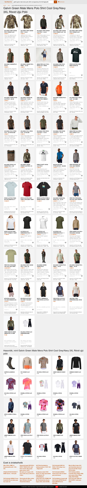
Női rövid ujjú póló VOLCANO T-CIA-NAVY (26, 299)
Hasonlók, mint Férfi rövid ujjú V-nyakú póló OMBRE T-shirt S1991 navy (43, 112)
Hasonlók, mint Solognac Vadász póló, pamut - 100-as (26, 78)
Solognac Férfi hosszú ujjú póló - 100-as (43, 31)
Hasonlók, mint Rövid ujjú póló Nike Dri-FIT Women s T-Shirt (10, 246)
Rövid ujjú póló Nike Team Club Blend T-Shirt (27, 198)
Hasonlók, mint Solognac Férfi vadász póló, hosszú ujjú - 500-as (59, 45)
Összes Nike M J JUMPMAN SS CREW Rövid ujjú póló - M (42, 313)
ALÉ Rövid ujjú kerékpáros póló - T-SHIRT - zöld (59, 233)
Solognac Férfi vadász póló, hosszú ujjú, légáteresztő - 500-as (76, 32)
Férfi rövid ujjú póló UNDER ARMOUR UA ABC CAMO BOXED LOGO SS (59, 300)
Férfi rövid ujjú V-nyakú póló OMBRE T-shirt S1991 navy (42, 99)
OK (56, 486)
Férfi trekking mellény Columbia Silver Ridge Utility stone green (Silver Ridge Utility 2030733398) (76, 474)
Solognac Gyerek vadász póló (42, 265)
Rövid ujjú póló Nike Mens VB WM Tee (75, 64)
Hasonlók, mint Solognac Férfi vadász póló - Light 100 (26, 279)
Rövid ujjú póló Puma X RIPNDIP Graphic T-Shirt (43, 198)
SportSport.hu (8, 2)
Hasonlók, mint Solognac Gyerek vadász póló (43, 279)
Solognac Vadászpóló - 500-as (10, 64)
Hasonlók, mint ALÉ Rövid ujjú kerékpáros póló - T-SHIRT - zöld (59, 246)
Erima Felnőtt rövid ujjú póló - (42, 165)
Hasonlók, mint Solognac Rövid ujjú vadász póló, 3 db (10, 179)
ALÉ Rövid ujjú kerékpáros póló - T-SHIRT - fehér (42, 233)
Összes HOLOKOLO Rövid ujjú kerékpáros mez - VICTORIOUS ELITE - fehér (26, 346)
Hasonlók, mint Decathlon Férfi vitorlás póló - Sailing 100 (58, 179)
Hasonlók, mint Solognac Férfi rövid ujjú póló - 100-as (43, 145)
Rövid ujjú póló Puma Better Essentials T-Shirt (10, 199)
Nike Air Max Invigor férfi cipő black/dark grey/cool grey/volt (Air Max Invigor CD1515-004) (75, 468)
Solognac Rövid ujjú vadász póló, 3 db (10, 165)
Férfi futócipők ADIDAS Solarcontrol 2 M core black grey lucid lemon (59, 473)
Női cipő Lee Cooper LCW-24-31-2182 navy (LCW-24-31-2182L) (27, 473)
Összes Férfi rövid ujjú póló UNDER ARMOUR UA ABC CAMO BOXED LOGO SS (59, 313)
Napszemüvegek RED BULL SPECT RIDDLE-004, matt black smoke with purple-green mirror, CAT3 (27, 468)
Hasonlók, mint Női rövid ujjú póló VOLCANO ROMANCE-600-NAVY (10, 313)
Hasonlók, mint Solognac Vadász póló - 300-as (59, 112)
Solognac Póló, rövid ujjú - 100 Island (27, 131)
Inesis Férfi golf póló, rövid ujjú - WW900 (43, 64)
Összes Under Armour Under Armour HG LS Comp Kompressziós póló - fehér (10, 346)
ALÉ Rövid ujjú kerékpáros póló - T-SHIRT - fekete (26, 233)
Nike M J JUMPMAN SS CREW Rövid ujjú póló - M (43, 300)
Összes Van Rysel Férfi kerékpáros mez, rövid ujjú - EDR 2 (76, 313)
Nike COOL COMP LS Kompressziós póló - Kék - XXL (10, 467)
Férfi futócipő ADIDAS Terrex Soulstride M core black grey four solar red (10, 480)
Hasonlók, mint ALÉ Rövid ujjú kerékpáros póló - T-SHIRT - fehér (43, 246)
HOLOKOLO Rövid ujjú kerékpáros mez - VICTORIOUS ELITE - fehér (27, 333)
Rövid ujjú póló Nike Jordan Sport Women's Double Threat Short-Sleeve (27, 480)
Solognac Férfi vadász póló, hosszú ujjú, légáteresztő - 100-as (10, 32)
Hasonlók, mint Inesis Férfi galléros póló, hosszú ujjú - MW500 (76, 145)
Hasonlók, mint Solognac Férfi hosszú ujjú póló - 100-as (42, 45)
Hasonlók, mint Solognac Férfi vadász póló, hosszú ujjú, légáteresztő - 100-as (9, 45)
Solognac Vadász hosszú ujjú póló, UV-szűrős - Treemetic (26, 166)
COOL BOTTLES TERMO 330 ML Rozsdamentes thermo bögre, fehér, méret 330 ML (43, 480)
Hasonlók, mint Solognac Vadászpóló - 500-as (8, 78)
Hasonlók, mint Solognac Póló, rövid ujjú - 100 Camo (76, 112)
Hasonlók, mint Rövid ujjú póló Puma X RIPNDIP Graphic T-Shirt (42, 212)
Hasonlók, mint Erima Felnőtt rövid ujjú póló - (43, 179)
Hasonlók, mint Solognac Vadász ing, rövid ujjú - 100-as (26, 112)
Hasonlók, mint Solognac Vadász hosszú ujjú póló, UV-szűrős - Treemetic (26, 179)
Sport (4, 5)
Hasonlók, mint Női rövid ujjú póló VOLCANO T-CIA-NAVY (27, 313)
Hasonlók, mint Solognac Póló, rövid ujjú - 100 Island (27, 145)
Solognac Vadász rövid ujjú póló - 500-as (10, 98)
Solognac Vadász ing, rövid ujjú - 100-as (26, 98)
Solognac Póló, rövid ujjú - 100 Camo (76, 98)
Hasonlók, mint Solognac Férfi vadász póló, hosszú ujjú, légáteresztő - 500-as (75, 45)
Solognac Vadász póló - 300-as (59, 98)
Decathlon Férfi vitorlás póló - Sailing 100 (59, 166)
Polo (9, 5)
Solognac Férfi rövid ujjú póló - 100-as (43, 131)
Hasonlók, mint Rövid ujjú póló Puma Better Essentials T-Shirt (9, 212)
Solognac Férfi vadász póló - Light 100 (27, 265)
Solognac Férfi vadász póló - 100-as (27, 31)
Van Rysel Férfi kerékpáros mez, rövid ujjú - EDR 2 (76, 300)
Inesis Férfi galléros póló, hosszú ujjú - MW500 (75, 132)
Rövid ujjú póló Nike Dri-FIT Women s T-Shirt (10, 232)
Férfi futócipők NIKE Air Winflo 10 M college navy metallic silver (58, 467)
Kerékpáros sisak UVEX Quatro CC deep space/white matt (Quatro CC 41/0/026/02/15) (43, 474)
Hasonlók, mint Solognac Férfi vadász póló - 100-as (26, 45)
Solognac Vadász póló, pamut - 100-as (27, 64)
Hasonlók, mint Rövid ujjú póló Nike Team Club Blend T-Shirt (27, 212)
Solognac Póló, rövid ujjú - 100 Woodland (10, 131)
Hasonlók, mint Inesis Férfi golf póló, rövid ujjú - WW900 (42, 78)
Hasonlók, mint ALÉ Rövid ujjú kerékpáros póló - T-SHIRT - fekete (27, 246)
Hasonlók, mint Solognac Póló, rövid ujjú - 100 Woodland (10, 145)
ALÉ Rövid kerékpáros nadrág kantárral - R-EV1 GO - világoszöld (43, 467)
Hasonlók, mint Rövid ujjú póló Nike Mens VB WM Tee (76, 78)
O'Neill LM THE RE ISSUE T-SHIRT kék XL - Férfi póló (10, 472)
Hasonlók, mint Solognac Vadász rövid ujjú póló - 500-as (10, 112)
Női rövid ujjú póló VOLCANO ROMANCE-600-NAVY (10, 300)
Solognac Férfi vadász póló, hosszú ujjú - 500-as (59, 32)
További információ (63, 486)
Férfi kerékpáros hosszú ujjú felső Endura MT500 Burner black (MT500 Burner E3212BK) (59, 481)
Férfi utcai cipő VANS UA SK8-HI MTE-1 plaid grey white (75, 480)
